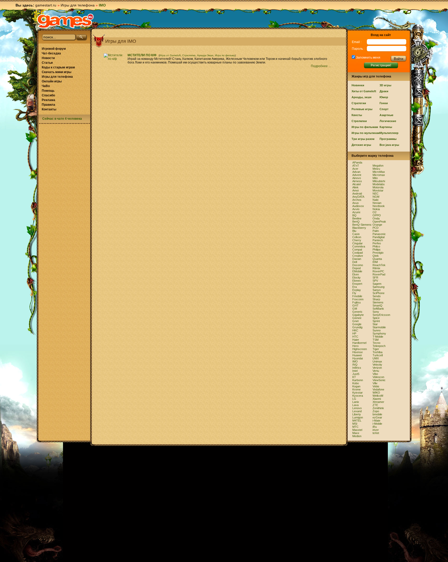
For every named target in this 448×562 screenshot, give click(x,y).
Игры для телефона (78, 5)
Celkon (356, 237)
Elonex (356, 280)
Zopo (376, 411)
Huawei (357, 355)
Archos (356, 199)
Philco (376, 246)
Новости (48, 58)
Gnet (355, 321)
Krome (356, 389)
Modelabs (379, 184)
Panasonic (379, 234)
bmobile (377, 414)
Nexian (377, 202)
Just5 (355, 373)
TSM (376, 339)
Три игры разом (363, 138)
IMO (355, 361)
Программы (388, 138)
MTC (355, 426)
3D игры (385, 85)
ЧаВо (46, 86)
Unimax (377, 361)
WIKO (376, 392)
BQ (354, 215)
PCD (376, 227)
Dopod (356, 268)
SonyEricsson (381, 314)
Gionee (356, 317)
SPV (375, 280)
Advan (356, 171)
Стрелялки (359, 121)
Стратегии (359, 103)
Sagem (377, 283)
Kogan (356, 386)
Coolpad (357, 252)
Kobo (355, 383)
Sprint (376, 321)
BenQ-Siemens (362, 224)
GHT (355, 305)
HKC (355, 330)
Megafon (378, 165)
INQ (355, 364)
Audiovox (358, 206)
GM (354, 308)
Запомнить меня (367, 57)
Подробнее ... (321, 66)
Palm (376, 230)
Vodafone (378, 389)
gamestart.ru (45, 5)
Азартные (386, 115)
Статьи (47, 63)
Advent (356, 174)
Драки (384, 91)
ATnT (355, 165)
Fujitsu (356, 302)
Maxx (355, 433)
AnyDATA (358, 196)
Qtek (376, 255)
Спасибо (48, 95)
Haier (355, 339)
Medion (356, 436)
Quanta (377, 258)
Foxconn (357, 299)
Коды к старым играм (58, 67)
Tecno (376, 342)
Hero (355, 345)
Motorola (378, 187)
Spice (376, 317)
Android (357, 193)
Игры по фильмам (365, 127)
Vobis (376, 386)
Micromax (379, 174)
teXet (376, 433)
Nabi (375, 199)
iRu (375, 426)
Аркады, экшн (362, 97)
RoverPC (378, 271)
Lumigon (357, 417)
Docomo (357, 265)
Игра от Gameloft (170, 55)
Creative (357, 255)
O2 (374, 212)
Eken (355, 274)
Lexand (357, 411)
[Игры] (65, 21)
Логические (388, 121)
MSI (354, 423)
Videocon (378, 377)
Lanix (355, 401)
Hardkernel (359, 342)
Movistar (378, 190)
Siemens (378, 302)
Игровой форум (54, 49)
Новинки (358, 85)
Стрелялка (188, 55)
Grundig (357, 327)
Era (354, 286)
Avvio (355, 209)
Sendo (377, 296)
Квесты (357, 115)
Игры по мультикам (366, 132)
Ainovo (356, 178)
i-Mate (376, 420)
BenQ (356, 221)
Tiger (376, 349)
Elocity (356, 277)
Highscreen (359, 349)
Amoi (355, 190)
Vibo (375, 373)
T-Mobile (378, 336)
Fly (354, 293)
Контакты (49, 109)
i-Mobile (377, 423)
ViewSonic (379, 380)
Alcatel (356, 184)
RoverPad (379, 274)
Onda (376, 218)
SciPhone (378, 293)
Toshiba (377, 352)
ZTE (375, 405)
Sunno (377, 330)
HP (354, 333)
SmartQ (377, 305)
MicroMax (379, 171)
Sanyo (377, 289)
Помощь (48, 91)
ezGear (377, 417)
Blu (354, 230)
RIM (375, 262)
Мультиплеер (389, 132)
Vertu (376, 370)
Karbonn (357, 380)
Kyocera (357, 395)
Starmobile (379, 327)
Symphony (379, 333)
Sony (376, 311)
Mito (375, 178)
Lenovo (357, 408)
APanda (357, 162)
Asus (355, 202)
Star (375, 324)
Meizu (376, 168)
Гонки (384, 103)
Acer (355, 168)
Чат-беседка (51, 53)
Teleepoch (379, 345)
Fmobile (357, 296)
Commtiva (358, 246)
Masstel (357, 429)
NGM (376, 196)
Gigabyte (358, 314)
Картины (386, 127)
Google (356, 324)
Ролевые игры (362, 109)
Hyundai (357, 358)
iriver (376, 429)
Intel (355, 370)
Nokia (376, 209)
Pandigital (378, 237)
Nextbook (379, 206)
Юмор (384, 97)
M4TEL (356, 420)
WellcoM (378, 395)
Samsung (378, 286)
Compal (357, 249)
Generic (357, 311)
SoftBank (378, 308)
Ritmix (376, 268)
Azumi (356, 212)
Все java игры (389, 144)
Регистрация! (381, 65)
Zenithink (378, 408)
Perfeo (377, 243)
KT (354, 377)
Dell (354, 262)
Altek (355, 187)
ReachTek (379, 265)
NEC (376, 193)
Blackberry (359, 227)
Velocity (377, 364)
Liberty (356, 414)
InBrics (356, 367)
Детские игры (361, 144)
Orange (377, 224)
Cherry (356, 240)
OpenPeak (379, 221)
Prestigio (378, 252)
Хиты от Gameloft (364, 91)
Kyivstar (357, 392)
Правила (48, 104)
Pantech (378, 240)
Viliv (375, 383)
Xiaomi (377, 398)
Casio (356, 234)
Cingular (357, 243)
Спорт (384, 109)
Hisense (357, 352)
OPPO (377, 215)
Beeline (356, 218)
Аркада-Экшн (205, 55)
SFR (375, 277)
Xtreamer (378, 401)
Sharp (376, 299)
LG (354, 398)
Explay (356, 289)
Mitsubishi (379, 181)
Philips (377, 249)
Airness (357, 181)
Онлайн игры (52, 81)
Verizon (377, 367)
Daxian (356, 258)
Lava (355, 405)
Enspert (357, 283)
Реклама (48, 100)
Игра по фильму (225, 55)
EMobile (357, 271)
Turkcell (378, 355)
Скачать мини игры (56, 72)
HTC (355, 336)
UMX (376, 358)
